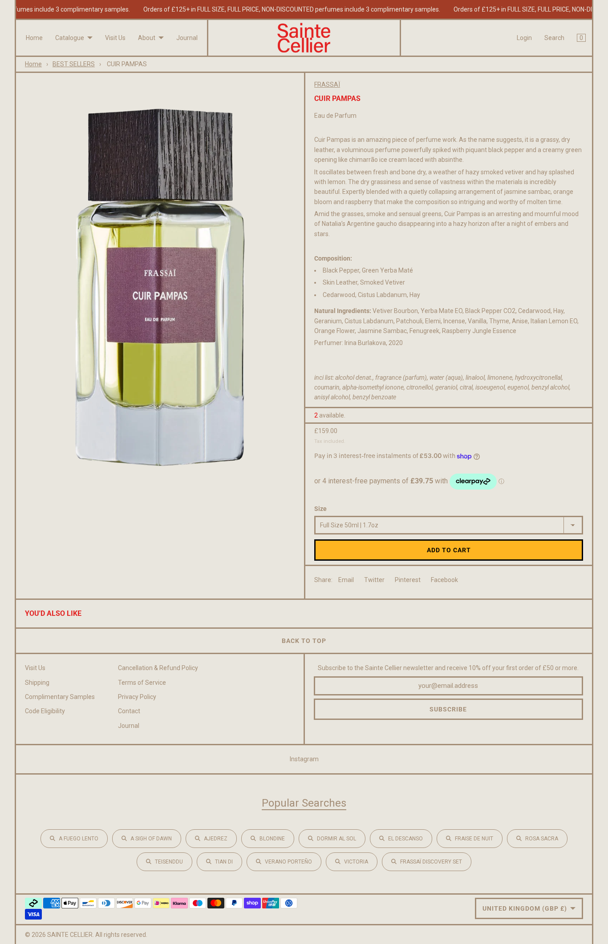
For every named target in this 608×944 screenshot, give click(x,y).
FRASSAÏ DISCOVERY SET (431, 862)
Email (346, 579)
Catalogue (69, 37)
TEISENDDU (169, 862)
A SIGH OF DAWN (151, 839)
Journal (187, 37)
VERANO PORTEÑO (288, 862)
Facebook (444, 579)
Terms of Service (142, 682)
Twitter (374, 579)
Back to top (304, 640)
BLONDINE (272, 839)
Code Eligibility (45, 711)
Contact (129, 711)
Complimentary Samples (60, 696)
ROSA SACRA (541, 839)
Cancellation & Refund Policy (158, 667)
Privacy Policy (137, 696)
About (146, 37)
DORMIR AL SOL (336, 839)
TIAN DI (224, 862)
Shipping (37, 682)
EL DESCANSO (405, 839)
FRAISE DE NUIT (474, 839)
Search (554, 37)
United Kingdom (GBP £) (524, 908)
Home (34, 37)
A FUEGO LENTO (78, 839)
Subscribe (448, 709)
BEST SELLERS (74, 64)
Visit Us (115, 37)
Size (320, 508)
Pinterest (408, 579)
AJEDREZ (215, 839)
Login (524, 37)
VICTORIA (356, 862)
